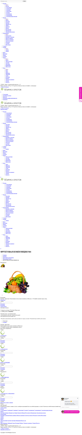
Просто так (8, 66)
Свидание (8, 64)
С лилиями (8, 10)
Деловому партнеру (10, 79)
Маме (7, 71)
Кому (4, 68)
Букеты (4, 3)
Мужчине (8, 77)
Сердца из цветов (9, 41)
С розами (8, 12)
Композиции (6, 33)
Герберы (7, 22)
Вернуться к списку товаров (7, 402)
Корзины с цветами (10, 37)
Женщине (8, 73)
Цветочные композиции (8, 257)
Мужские (8, 42)
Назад (7, 4)
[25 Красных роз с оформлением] (3, 392)
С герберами (8, 8)
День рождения (9, 61)
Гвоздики (8, 21)
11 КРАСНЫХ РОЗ (5, 377)
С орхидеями (8, 11)
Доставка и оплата (7, 95)
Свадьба (5, 56)
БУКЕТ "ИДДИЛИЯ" (5, 362)
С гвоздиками (9, 7)
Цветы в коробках (10, 39)
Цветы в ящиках (9, 38)
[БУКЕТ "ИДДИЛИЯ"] (3, 361)
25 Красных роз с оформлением (7, 393)
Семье (7, 75)
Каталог (5, 256)
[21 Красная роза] (3, 347)
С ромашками (9, 13)
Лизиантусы (8, 24)
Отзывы (5, 322)
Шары (4, 55)
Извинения (8, 65)
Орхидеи (8, 26)
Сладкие (7, 43)
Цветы (4, 17)
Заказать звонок (4, 109)
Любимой (8, 74)
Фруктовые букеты (7, 259)
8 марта (4, 46)
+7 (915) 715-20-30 (5, 87)
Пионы (7, 28)
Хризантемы (8, 30)
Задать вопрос (4, 306)
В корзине (3, 305)
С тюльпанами (9, 15)
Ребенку (7, 78)
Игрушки (5, 53)
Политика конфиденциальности (10, 98)
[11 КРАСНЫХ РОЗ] (3, 376)
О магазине (5, 94)
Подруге (7, 82)
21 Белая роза (3, 335)
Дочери (7, 80)
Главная (5, 255)
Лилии (7, 25)
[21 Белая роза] (3, 334)
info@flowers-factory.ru (5, 429)
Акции (4, 47)
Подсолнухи (8, 29)
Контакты (5, 99)
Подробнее (3, 300)
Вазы (4, 52)
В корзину (3, 304)
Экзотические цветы (10, 31)
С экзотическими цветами (11, 16)
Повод (4, 57)
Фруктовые (8, 44)
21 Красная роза (4, 349)
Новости (5, 97)
